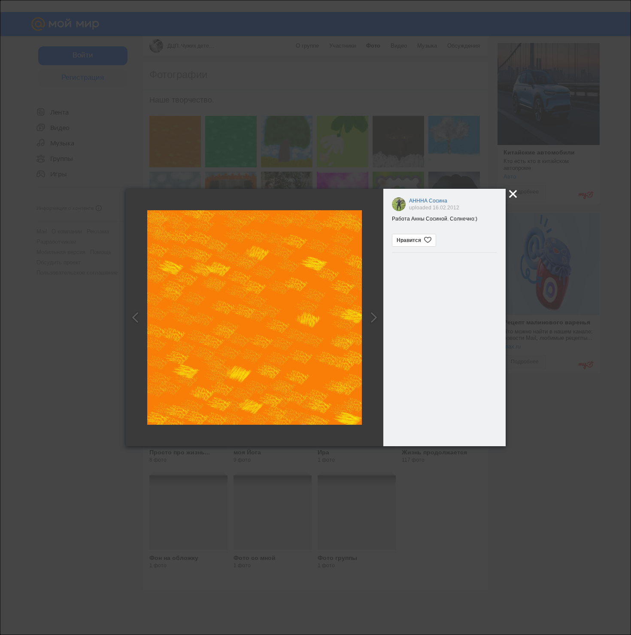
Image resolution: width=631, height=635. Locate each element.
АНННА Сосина (428, 201)
